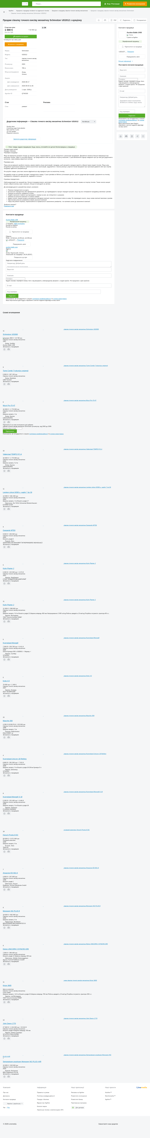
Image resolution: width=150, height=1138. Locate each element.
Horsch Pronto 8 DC (10, 835)
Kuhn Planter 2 (8, 568)
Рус (8, 1107)
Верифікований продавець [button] (18, 221)
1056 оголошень (19, 223)
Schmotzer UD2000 (10, 334)
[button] (99, 20)
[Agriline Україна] (11, 4)
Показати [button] (20, 240)
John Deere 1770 (9, 1024)
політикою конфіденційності (41, 298)
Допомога (6, 1096)
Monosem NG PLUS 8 (11, 911)
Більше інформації (125, 61)
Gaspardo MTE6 (9, 530)
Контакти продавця (9, 1099)
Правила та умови (43, 1092)
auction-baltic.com (12, 247)
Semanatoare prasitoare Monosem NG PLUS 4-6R (22, 1062)
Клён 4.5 (6, 681)
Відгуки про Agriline (43, 1103)
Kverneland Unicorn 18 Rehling (14, 759)
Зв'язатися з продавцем (16, 44)
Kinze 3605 (7, 986)
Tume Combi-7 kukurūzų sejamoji (15, 371)
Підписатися (10, 431)
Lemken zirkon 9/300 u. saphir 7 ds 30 (17, 492)
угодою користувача (60, 298)
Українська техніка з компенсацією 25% (50, 1110)
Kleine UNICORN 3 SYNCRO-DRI (16, 949)
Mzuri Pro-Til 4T (9, 406)
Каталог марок (42, 1106)
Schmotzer (25, 50)
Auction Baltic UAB (12, 220)
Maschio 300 (8, 721)
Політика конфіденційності (46, 1096)
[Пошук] (34, 4)
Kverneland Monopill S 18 (12, 797)
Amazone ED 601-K (10, 873)
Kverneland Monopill (10, 643)
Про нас (5, 1092)
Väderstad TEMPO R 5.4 (12, 454)
